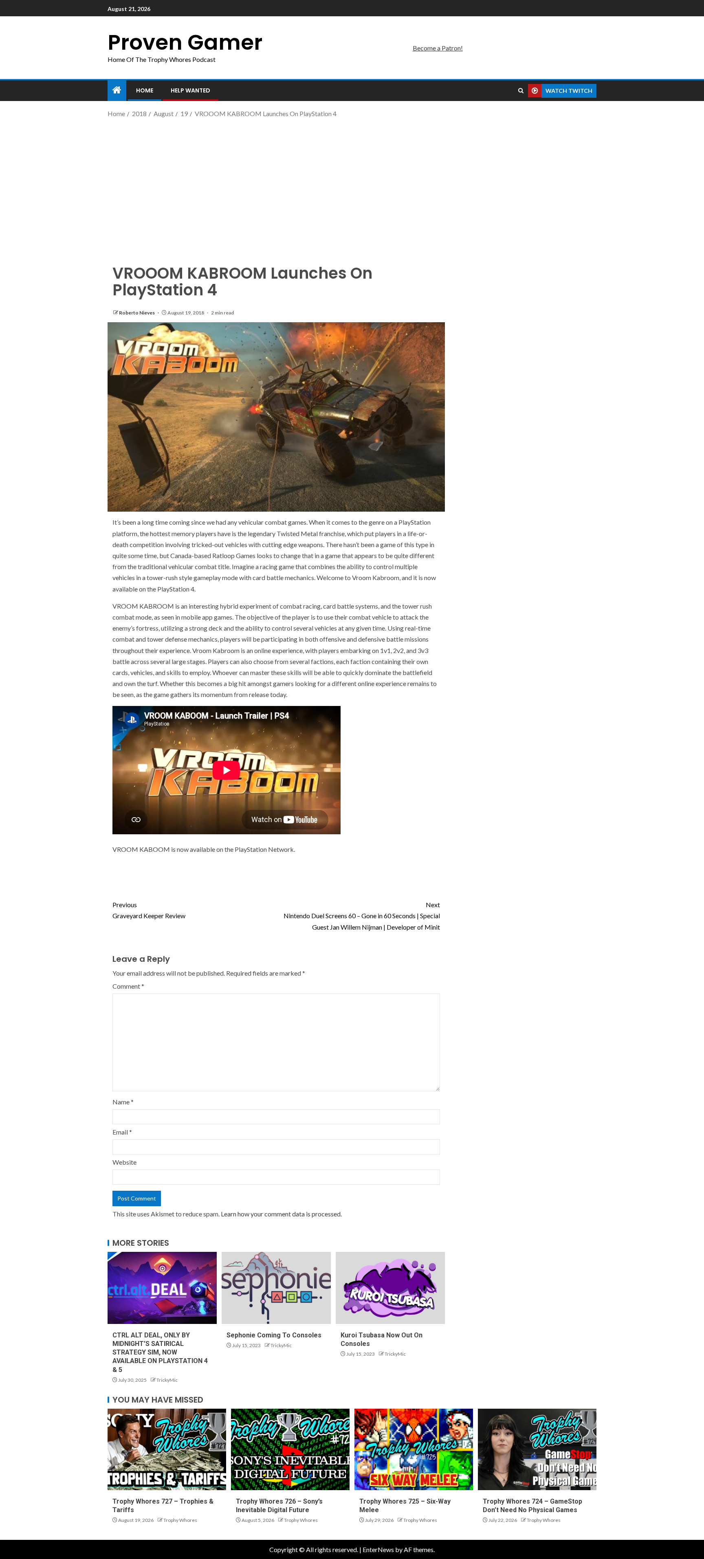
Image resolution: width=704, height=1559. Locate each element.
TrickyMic (167, 1380)
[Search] (521, 91)
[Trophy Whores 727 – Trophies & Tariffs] (167, 1449)
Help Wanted (190, 90)
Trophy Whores (180, 1520)
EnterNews (378, 1549)
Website (124, 1162)
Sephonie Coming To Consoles (274, 1335)
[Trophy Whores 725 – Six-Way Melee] (413, 1449)
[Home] (116, 90)
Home (144, 90)
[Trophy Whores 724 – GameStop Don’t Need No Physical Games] (537, 1449)
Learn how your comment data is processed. (281, 1214)
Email (122, 1132)
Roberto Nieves (137, 313)
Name (123, 1102)
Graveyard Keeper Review (148, 910)
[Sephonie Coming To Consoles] (276, 1288)
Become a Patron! (438, 48)
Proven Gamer (185, 42)
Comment (128, 986)
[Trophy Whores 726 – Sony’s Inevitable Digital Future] (290, 1449)
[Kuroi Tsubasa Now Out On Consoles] (390, 1288)
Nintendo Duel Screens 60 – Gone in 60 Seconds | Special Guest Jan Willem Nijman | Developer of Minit (362, 915)
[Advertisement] (352, 185)
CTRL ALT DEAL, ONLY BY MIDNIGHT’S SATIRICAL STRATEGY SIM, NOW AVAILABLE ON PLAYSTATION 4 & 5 (160, 1352)
